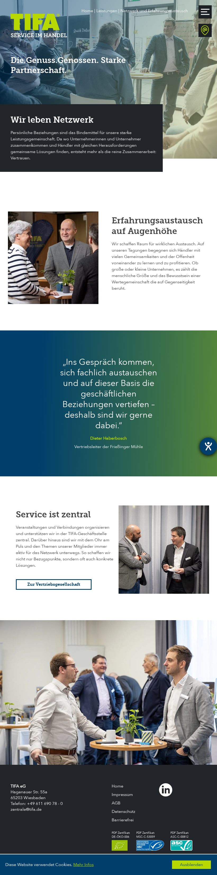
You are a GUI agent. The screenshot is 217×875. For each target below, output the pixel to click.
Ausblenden (191, 865)
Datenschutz (123, 811)
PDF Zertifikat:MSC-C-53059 (145, 835)
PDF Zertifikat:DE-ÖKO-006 (121, 835)
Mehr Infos (83, 865)
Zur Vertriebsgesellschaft (53, 584)
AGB (116, 803)
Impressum (122, 795)
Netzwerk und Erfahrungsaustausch (154, 11)
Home (87, 11)
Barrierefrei (123, 820)
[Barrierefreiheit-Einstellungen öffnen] (208, 446)
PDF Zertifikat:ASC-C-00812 (179, 835)
